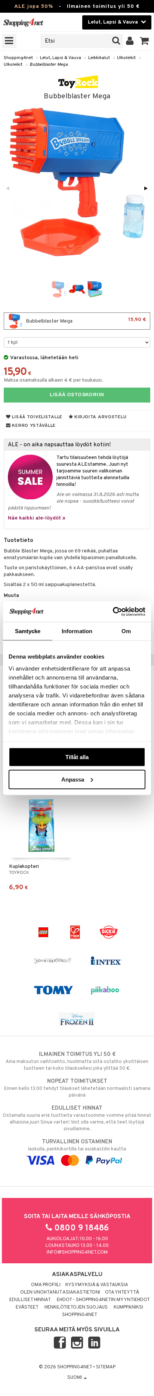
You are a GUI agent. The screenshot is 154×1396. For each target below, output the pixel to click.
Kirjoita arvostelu (100, 417)
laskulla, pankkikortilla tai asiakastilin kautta (77, 1145)
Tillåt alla (77, 757)
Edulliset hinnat (30, 1300)
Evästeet (27, 1307)
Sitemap (106, 1367)
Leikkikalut (99, 58)
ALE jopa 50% (33, 6)
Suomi (75, 1378)
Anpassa (72, 779)
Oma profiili (46, 1285)
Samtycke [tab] (28, 631)
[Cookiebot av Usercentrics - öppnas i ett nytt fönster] (112, 611)
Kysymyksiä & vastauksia (96, 1285)
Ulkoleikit (126, 58)
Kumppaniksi (128, 1307)
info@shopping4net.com (77, 1252)
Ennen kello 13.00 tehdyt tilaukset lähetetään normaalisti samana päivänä (77, 1088)
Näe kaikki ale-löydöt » (36, 518)
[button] (144, 41)
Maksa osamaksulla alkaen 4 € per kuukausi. (53, 380)
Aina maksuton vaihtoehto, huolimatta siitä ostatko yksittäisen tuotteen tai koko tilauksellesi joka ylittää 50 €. (77, 1061)
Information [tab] (77, 631)
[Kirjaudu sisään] (130, 41)
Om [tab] (126, 631)
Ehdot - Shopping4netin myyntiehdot (103, 1300)
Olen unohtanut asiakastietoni (60, 1292)
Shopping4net (18, 58)
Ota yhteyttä (122, 1292)
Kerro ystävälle (33, 426)
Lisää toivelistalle (36, 417)
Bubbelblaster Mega (49, 65)
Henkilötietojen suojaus (76, 1307)
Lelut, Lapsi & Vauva (60, 58)
